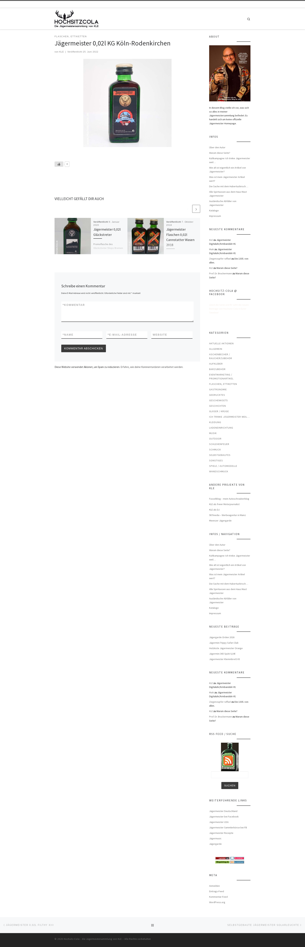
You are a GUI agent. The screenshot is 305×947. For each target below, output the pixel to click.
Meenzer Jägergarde (220, 520)
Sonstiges (216, 460)
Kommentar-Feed (218, 896)
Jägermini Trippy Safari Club (223, 642)
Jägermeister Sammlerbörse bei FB (228, 827)
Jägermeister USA (219, 822)
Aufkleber (216, 363)
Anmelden (214, 885)
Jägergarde (215, 843)
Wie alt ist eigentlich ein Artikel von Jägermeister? (227, 169)
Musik (213, 433)
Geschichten (217, 405)
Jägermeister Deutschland (223, 811)
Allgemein (215, 348)
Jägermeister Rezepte (221, 833)
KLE (61, 52)
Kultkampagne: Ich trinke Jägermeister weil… (229, 160)
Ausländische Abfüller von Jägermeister (222, 203)
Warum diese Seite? (219, 152)
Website (160, 334)
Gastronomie (218, 389)
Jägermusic (215, 838)
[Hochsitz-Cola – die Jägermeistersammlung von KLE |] (76, 18)
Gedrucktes (217, 394)
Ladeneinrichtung (221, 427)
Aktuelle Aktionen (221, 343)
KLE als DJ (214, 509)
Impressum (215, 216)
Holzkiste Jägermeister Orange (226, 648)
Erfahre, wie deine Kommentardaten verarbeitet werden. (152, 367)
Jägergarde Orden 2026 (221, 637)
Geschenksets (218, 400)
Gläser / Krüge (219, 411)
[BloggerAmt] (237, 861)
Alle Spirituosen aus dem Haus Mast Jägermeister (228, 193)
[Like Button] (59, 164)
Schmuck (215, 449)
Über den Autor (217, 147)
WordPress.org (217, 902)
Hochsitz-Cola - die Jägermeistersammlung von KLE (93, 938)
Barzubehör (217, 369)
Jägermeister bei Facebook (224, 816)
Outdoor (215, 438)
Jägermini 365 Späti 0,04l (222, 653)
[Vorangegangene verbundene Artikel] (188, 209)
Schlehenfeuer (219, 444)
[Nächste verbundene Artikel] (196, 209)
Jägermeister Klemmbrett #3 (224, 659)
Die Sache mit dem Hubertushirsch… (228, 186)
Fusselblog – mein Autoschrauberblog (229, 498)
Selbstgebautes (220, 455)
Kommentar (74, 304)
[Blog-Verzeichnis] (237, 858)
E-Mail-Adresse (122, 334)
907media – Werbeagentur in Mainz (227, 515)
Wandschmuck (218, 471)
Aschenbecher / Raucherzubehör (220, 356)
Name (68, 334)
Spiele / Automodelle (223, 466)
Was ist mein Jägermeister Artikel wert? (227, 178)
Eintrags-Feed (216, 891)
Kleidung (215, 422)
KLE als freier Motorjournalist (224, 504)
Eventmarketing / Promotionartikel (221, 376)
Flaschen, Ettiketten (223, 384)
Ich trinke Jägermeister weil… (229, 416)
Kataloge (214, 210)
